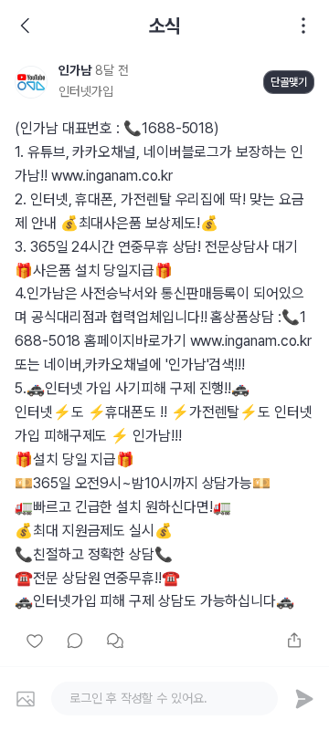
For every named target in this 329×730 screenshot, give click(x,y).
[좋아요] (35, 640)
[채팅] (115, 640)
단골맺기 (289, 82)
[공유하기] (294, 640)
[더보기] (303, 25)
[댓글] (75, 640)
